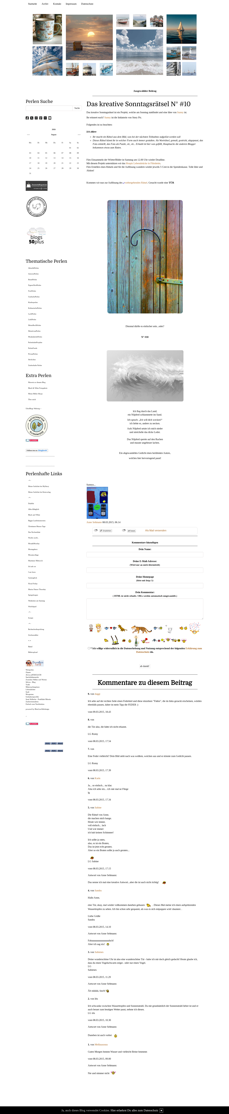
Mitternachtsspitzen (33, 687)
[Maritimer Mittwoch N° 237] (182, 29)
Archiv (45, 3)
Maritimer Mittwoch (35, 561)
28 (62, 168)
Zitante (28, 672)
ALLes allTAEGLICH (33, 675)
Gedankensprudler (32, 697)
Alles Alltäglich (33, 509)
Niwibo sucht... (33, 538)
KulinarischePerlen (35, 308)
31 (30, 173)
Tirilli (28, 685)
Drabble (31, 503)
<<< (28, 134)
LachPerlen (32, 314)
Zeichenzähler (33, 635)
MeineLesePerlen (34, 331)
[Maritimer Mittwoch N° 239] (156, 20)
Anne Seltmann (94, 522)
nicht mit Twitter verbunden (124, 530)
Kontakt (57, 3)
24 (30, 168)
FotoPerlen (32, 291)
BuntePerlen (32, 279)
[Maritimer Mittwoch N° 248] (72, 69)
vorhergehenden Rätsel (136, 182)
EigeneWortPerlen (34, 285)
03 (30, 153)
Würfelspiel (32, 606)
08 (70, 153)
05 (46, 153)
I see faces (32, 572)
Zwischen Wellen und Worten (36, 680)
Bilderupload (33, 652)
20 (54, 163)
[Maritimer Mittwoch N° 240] (139, 20)
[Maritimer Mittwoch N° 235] (174, 68)
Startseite (32, 3)
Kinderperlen (33, 302)
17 (30, 163)
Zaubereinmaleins (32, 702)
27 (54, 168)
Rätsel (30, 647)
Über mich (32, 399)
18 (38, 163)
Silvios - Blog (31, 682)
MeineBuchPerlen (34, 325)
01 (70, 148)
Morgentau (30, 694)
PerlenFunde (32, 348)
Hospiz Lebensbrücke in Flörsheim (143, 163)
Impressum (71, 3)
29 (70, 168)
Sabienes (99, 952)
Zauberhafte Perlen (35, 365)
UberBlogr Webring (33, 408)
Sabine (98, 807)
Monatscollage (33, 555)
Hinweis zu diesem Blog (36, 382)
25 (38, 168)
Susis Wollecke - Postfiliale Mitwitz (38, 699)
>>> (79, 134)
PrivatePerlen (33, 354)
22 (70, 163)
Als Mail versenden (155, 530)
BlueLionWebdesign (42, 709)
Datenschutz (87, 3)
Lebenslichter (30, 689)
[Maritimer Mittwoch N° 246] (89, 69)
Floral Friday (33, 584)
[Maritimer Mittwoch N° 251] (47, 29)
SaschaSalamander (32, 677)
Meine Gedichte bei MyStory (38, 486)
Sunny (180, 112)
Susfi (27, 692)
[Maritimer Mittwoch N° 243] (106, 69)
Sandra (98, 890)
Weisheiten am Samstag (36, 601)
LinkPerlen (32, 319)
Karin (97, 778)
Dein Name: (145, 549)
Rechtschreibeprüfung (36, 629)
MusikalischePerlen (35, 337)
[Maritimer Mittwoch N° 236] (174, 52)
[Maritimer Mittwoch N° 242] (122, 20)
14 (62, 158)
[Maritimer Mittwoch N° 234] (189, 52)
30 (78, 168)
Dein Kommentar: (145, 594)
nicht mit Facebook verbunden (96, 530)
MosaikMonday (34, 543)
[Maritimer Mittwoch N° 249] (89, 37)
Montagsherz (33, 549)
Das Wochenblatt (34, 532)
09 (78, 153)
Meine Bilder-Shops (35, 394)
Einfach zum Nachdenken (35, 704)
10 (30, 158)
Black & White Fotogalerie (37, 388)
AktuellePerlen (33, 268)
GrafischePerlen (34, 297)
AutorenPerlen (33, 274)
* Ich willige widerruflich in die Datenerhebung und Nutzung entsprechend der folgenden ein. (146, 650)
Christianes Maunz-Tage (36, 526)
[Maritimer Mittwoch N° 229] (189, 68)
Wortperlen (30, 670)
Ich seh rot (32, 566)
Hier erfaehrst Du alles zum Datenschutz (134, 1110)
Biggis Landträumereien (36, 521)
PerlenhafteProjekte (35, 342)
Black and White (34, 515)
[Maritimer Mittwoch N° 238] (139, 52)
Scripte (30, 618)
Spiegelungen (33, 595)
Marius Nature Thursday (37, 589)
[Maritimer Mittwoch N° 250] (47, 60)
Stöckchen (32, 359)
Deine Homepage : (145, 578)
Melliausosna (101, 1044)
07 (62, 153)
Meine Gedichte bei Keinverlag (39, 492)
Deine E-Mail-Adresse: (145, 563)
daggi (97, 694)
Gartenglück (32, 578)
